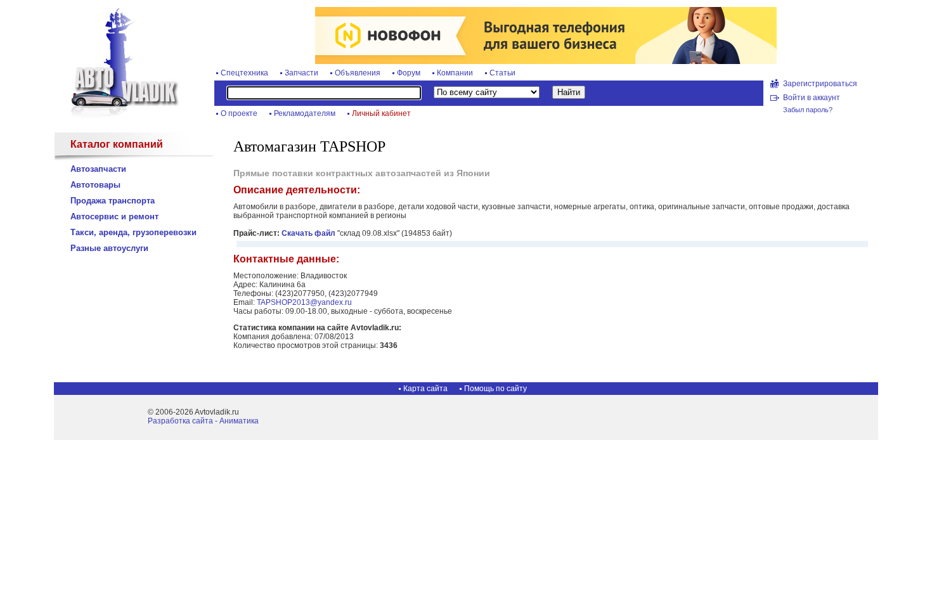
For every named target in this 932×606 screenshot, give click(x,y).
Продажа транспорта (112, 200)
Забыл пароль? (807, 109)
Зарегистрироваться (820, 83)
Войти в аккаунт (811, 97)
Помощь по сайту (495, 388)
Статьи (502, 72)
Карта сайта (425, 388)
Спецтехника (244, 72)
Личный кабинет (381, 113)
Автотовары (95, 185)
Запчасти (301, 72)
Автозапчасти (98, 169)
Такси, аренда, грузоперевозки (133, 232)
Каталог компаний (116, 144)
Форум (408, 72)
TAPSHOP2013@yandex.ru (304, 302)
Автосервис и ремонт (114, 216)
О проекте (239, 113)
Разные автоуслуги (109, 248)
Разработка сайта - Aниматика (203, 420)
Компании (455, 72)
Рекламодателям (304, 113)
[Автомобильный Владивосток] (117, 115)
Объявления (357, 72)
